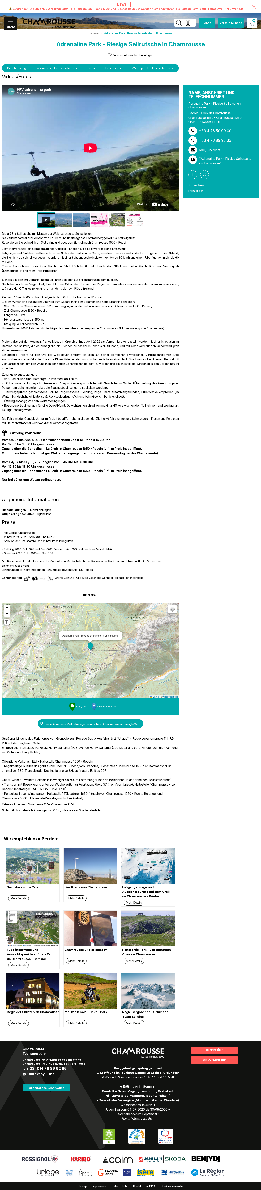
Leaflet (155, 696)
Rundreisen (113, 68)
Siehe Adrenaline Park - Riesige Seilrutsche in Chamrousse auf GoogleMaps (93, 724)
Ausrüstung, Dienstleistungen (57, 68)
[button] (90, 646)
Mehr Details (18, 898)
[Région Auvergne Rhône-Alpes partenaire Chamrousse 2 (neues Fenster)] (207, 1172)
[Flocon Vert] (109, 1136)
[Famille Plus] (136, 1136)
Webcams (188, 23)
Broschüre (214, 1050)
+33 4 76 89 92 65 (215, 140)
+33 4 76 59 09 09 (215, 131)
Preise (92, 68)
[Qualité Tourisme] (165, 1136)
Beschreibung (16, 68)
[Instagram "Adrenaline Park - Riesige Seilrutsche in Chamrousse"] (206, 174)
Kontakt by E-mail (41, 1074)
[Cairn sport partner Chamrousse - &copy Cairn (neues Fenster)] (118, 1159)
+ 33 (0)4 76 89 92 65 (46, 1068)
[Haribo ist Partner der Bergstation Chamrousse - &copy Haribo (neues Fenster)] (80, 1159)
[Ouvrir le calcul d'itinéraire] (7, 622)
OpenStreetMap (170, 696)
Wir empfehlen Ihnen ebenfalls (152, 68)
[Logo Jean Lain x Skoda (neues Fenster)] (162, 1159)
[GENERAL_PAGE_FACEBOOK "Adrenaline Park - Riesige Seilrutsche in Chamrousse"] (194, 174)
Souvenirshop (214, 1060)
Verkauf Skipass (231, 22)
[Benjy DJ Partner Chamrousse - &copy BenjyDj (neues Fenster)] (205, 1159)
